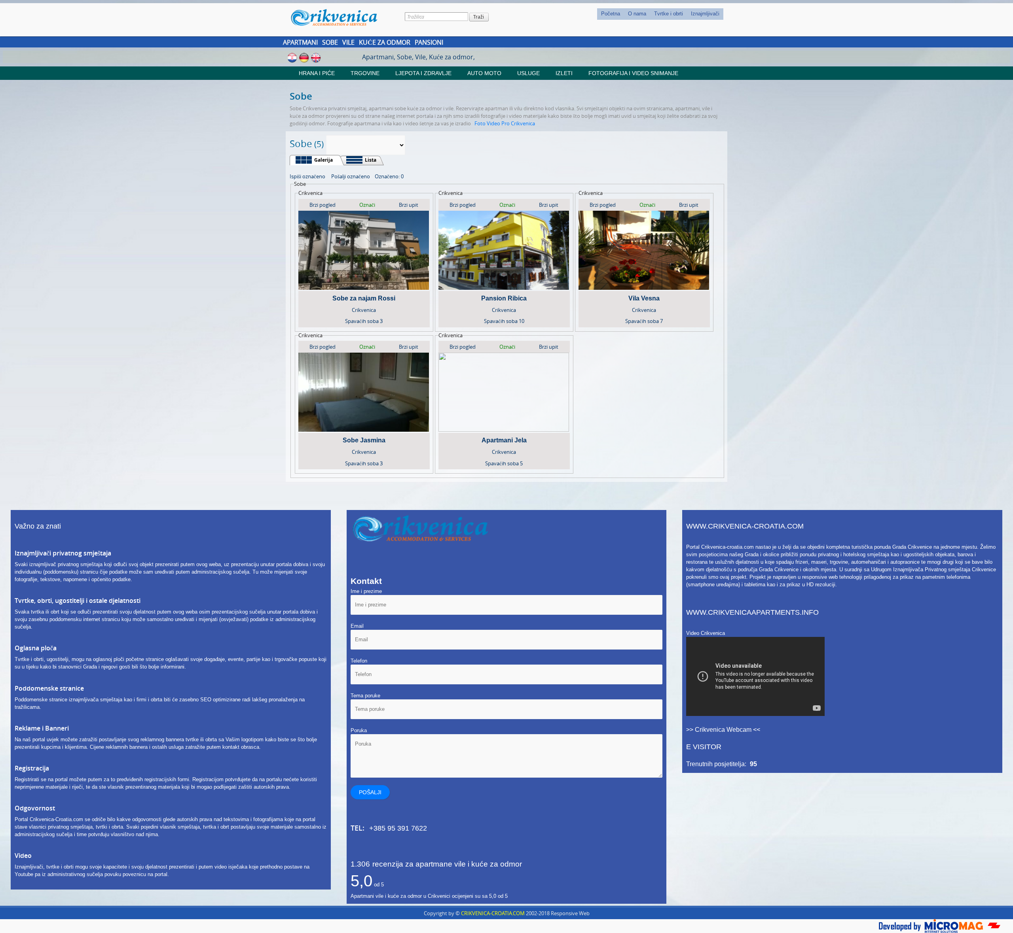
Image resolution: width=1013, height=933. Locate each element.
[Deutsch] (304, 57)
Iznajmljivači (705, 14)
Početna (610, 14)
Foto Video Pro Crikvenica (504, 123)
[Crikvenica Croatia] (339, 17)
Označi (367, 204)
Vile (348, 42)
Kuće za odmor (384, 42)
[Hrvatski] (292, 57)
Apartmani (300, 42)
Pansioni (429, 42)
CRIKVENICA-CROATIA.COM (493, 913)
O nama (637, 14)
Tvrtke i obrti (668, 14)
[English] (316, 57)
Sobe (330, 42)
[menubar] (660, 14)
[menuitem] (610, 14)
